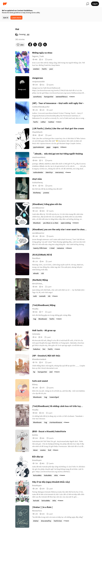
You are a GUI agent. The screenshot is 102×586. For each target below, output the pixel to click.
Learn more (16, 17)
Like (22, 45)
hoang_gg (24, 34)
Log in (95, 4)
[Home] (43, 3)
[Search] (87, 3)
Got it (5, 17)
